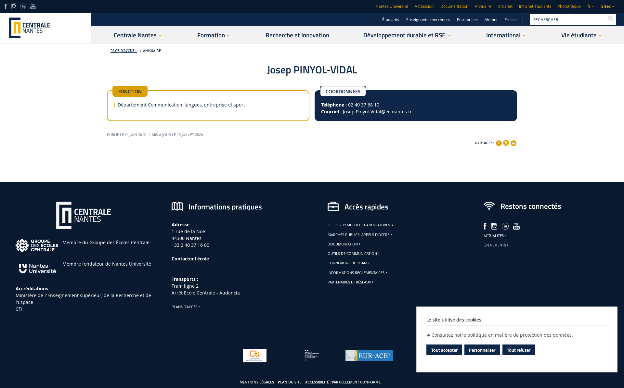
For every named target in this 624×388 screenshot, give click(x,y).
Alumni (491, 19)
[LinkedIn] (23, 6)
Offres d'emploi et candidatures (359, 225)
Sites (606, 6)
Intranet (505, 6)
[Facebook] (499, 143)
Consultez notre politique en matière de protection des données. (502, 335)
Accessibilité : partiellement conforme (343, 382)
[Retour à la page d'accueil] (45, 28)
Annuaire (483, 6)
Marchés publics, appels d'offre (358, 234)
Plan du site (289, 382)
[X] (506, 142)
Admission (424, 6)
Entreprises (467, 19)
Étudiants (390, 19)
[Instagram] (13, 6)
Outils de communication (352, 253)
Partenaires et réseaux (349, 282)
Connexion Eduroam (347, 263)
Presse (510, 19)
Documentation (454, 6)
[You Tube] (33, 6)
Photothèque (569, 6)
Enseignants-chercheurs (428, 19)
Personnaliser (482, 350)
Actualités (494, 235)
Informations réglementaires (356, 272)
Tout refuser (518, 350)
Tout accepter (444, 350)
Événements (495, 245)
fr (589, 6)
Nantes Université (392, 6)
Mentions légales (257, 382)
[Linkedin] (513, 143)
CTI (19, 309)
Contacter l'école (190, 259)
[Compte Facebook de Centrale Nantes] (6, 6)
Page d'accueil (123, 51)
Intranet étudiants (535, 6)
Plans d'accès (184, 307)
